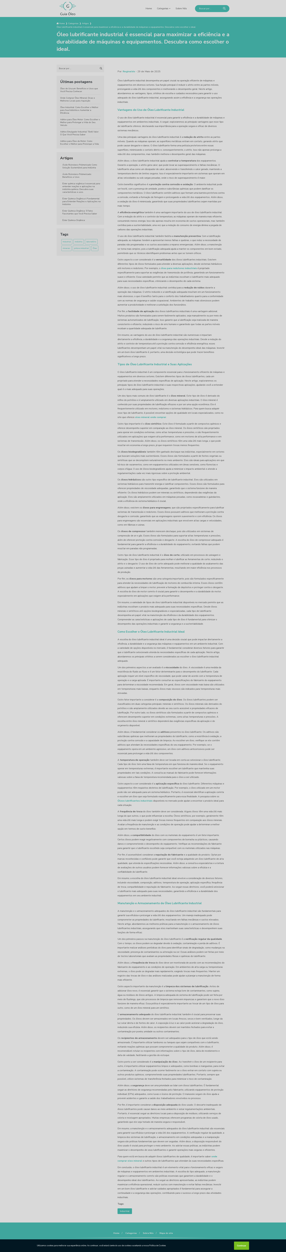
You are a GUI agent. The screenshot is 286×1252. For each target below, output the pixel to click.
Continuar (241, 1246)
